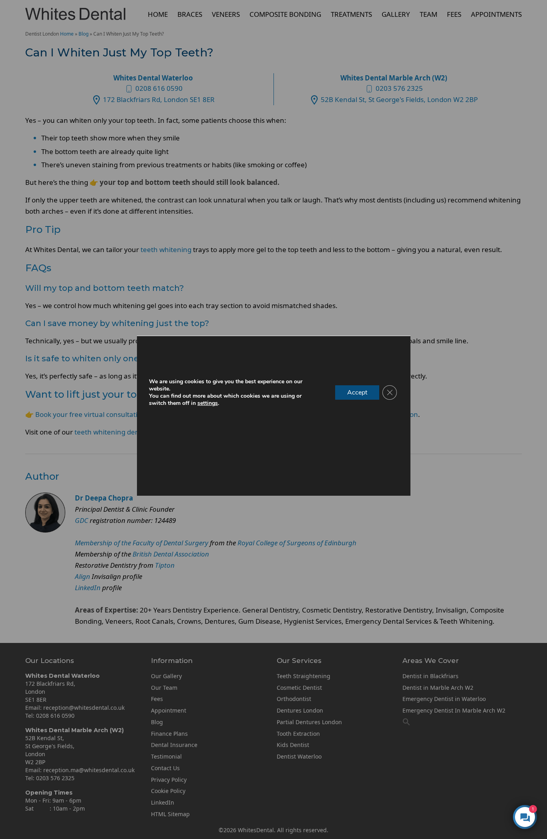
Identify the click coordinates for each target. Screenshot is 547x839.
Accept (357, 392)
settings (207, 403)
